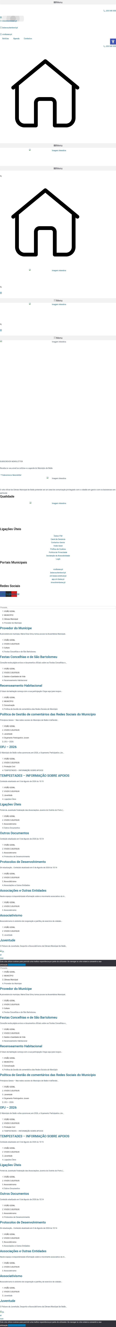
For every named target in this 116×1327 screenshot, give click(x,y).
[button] (58, 2)
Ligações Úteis (10, 804)
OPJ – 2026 (8, 747)
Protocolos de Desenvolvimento (23, 862)
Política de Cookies (18, 965)
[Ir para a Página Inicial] (45, 138)
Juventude (7, 940)
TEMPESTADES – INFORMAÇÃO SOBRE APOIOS (34, 775)
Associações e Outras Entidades (23, 890)
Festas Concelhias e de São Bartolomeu (28, 657)
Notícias (5, 38)
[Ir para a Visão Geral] (1, 18)
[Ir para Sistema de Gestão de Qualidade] (58, 514)
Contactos (28, 38)
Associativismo (11, 915)
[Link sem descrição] (45, 267)
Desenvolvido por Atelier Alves (12, 602)
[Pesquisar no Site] (58, 176)
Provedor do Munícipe (16, 628)
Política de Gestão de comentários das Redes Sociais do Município (48, 714)
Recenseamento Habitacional (21, 685)
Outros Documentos (14, 833)
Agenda (16, 38)
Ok (9, 965)
